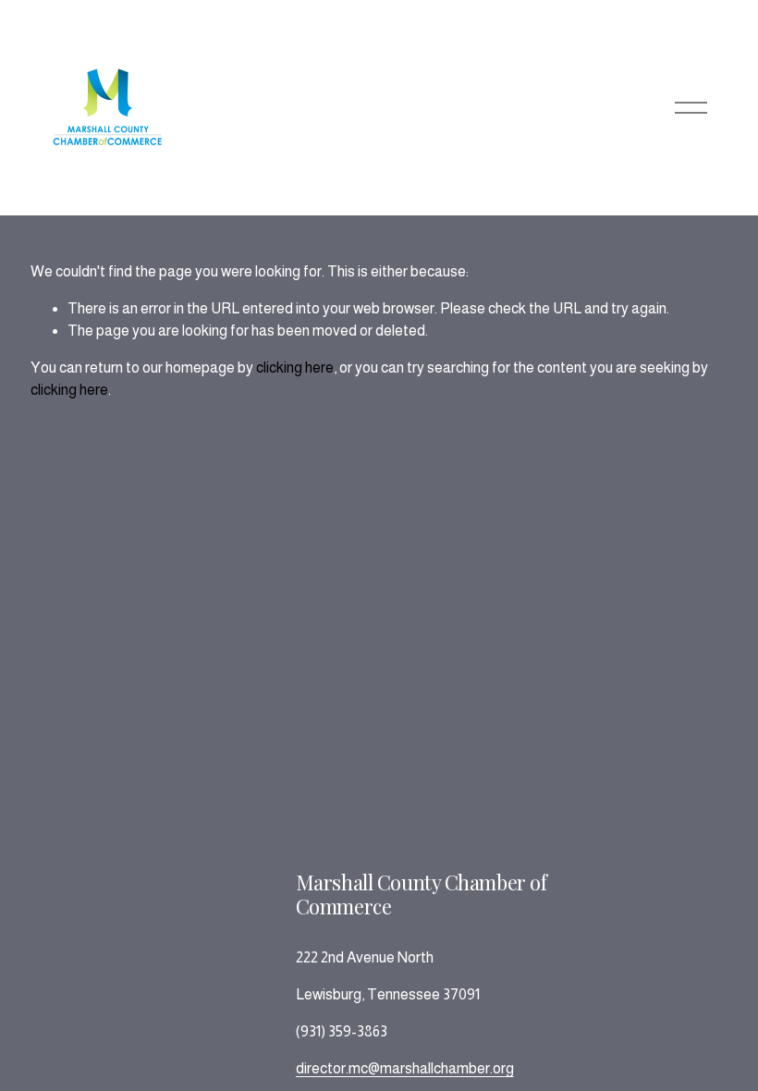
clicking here (295, 367)
